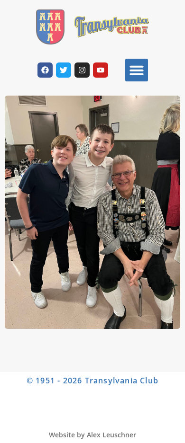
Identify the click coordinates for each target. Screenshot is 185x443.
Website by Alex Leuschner (92, 434)
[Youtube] (100, 70)
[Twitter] (63, 70)
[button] (136, 70)
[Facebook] (45, 70)
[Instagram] (82, 70)
